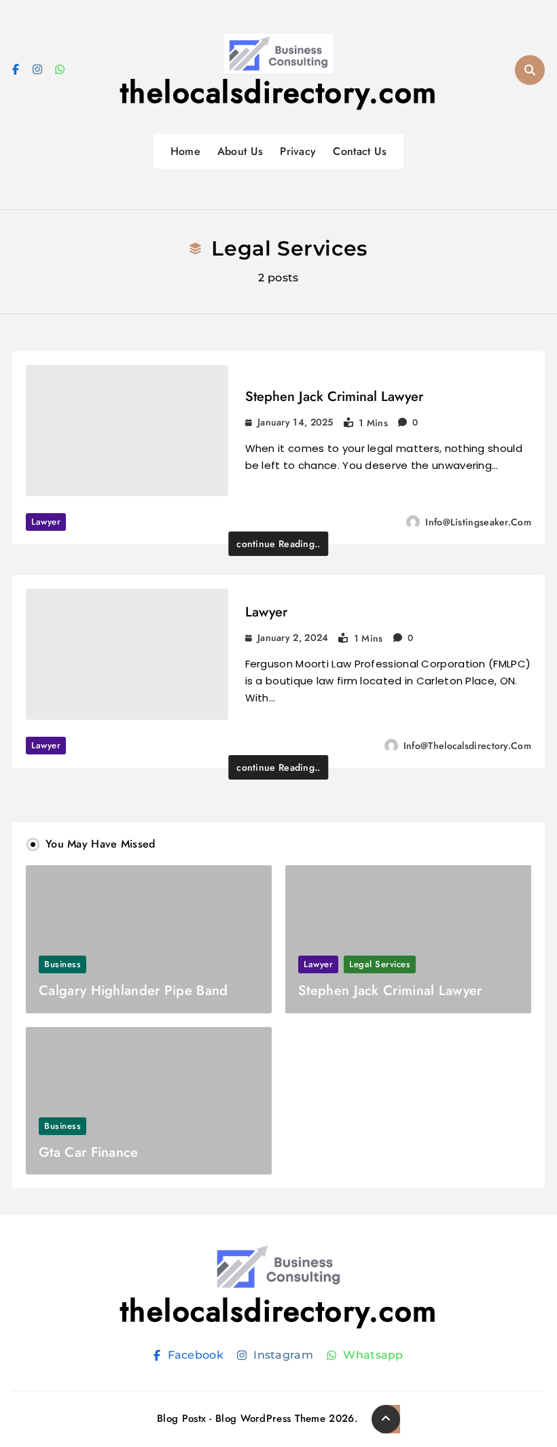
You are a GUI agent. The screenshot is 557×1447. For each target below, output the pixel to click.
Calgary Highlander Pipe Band (133, 990)
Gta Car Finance (89, 1152)
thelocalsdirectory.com (278, 92)
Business (62, 964)
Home (185, 151)
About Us (240, 151)
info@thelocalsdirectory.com (467, 745)
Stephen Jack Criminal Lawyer (334, 396)
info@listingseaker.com (478, 522)
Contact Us (360, 151)
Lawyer (45, 521)
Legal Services (379, 964)
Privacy (298, 151)
